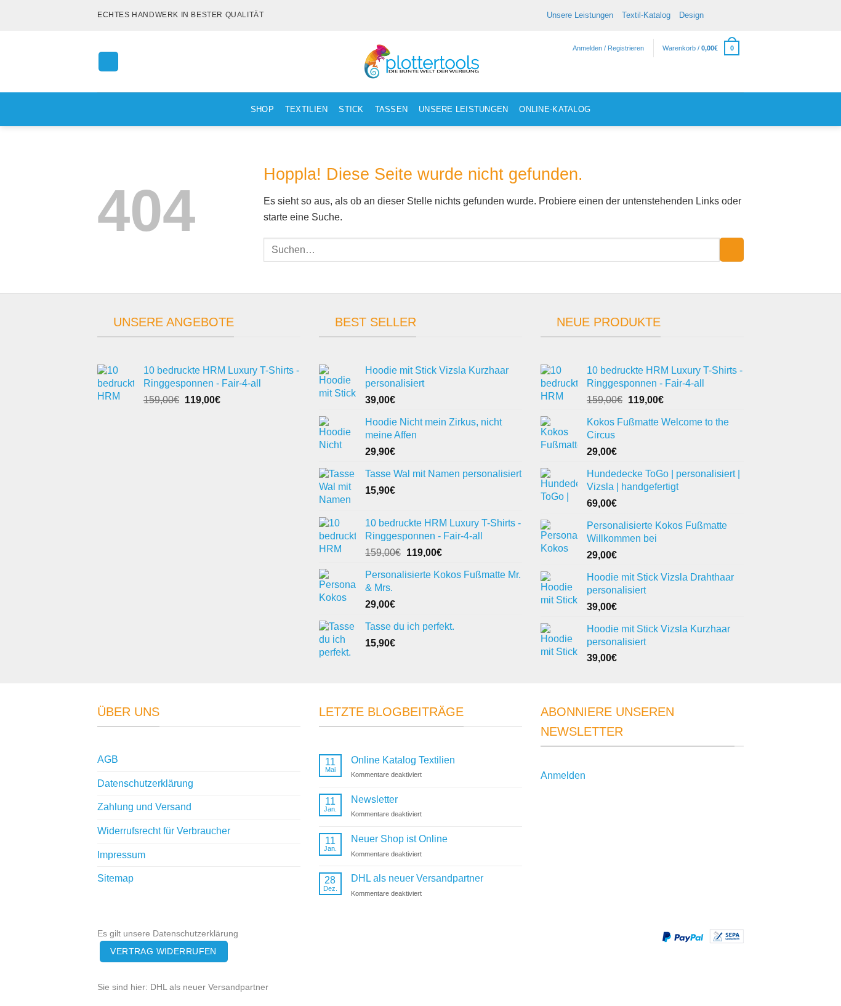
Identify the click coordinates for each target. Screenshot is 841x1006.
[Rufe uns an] (737, 15)
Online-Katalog (554, 109)
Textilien (306, 109)
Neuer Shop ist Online (399, 839)
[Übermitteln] (732, 250)
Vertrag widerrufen (163, 951)
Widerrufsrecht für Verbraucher (163, 831)
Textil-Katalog (646, 15)
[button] (108, 62)
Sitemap (115, 878)
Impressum (121, 855)
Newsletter (374, 799)
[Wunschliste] (739, 77)
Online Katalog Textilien (403, 760)
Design (691, 15)
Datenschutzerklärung (145, 783)
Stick (351, 109)
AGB (107, 759)
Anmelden (563, 775)
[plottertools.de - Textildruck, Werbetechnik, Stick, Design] (420, 61)
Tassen (391, 109)
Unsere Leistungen (580, 15)
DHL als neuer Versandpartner (417, 878)
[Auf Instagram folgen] (714, 15)
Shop (262, 109)
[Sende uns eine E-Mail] (726, 15)
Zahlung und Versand (144, 807)
